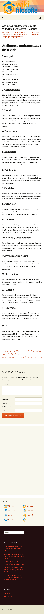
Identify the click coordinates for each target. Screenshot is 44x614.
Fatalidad (16, 34)
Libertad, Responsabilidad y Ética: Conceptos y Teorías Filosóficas (13, 548)
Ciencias (11, 506)
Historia (11, 515)
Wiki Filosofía (8, 610)
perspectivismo (18, 37)
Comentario (7, 384)
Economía (30, 520)
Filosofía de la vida (25, 34)
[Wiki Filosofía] (22, 7)
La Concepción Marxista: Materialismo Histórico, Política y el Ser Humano (13, 569)
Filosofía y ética (21, 32)
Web (3, 411)
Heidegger (35, 34)
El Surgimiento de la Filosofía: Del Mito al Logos (22, 359)
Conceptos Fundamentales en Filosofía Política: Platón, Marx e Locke (14, 556)
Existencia (9, 34)
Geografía (11, 511)
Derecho (11, 520)
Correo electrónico (7, 405)
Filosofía (30, 515)
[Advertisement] (30, 72)
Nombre (5, 399)
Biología (30, 506)
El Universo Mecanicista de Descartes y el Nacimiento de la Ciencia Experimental (14, 577)
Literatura (30, 511)
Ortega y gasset (7, 37)
